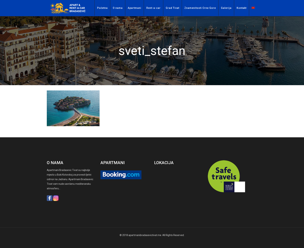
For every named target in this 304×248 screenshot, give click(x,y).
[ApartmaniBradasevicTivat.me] (69, 8)
